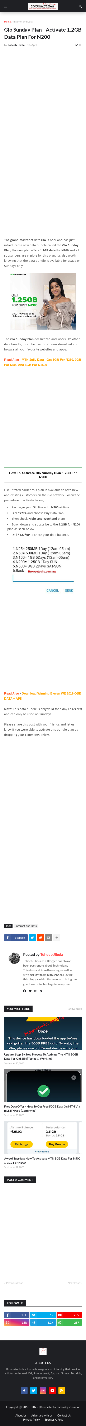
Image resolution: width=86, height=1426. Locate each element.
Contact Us (64, 1415)
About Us (21, 1415)
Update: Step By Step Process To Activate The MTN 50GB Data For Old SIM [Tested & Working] (41, 1056)
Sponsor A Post (54, 1419)
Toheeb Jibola (51, 954)
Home (7, 21)
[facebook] (24, 991)
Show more (75, 1008)
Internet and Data (23, 21)
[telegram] (41, 991)
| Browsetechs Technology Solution (59, 1407)
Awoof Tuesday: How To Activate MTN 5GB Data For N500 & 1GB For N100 (42, 1160)
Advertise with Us (42, 1415)
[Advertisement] (43, 94)
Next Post (74, 1283)
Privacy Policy (31, 1419)
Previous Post (14, 1283)
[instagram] (35, 991)
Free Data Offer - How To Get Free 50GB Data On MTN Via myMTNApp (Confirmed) (42, 1108)
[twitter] (30, 991)
